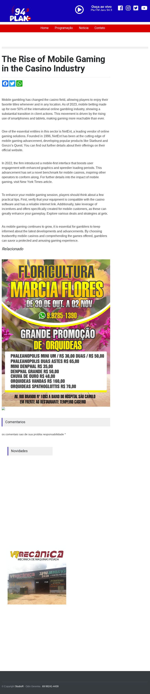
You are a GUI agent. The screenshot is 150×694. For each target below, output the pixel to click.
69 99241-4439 (50, 686)
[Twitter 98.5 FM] (135, 8)
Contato (100, 28)
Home (44, 28)
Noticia (83, 28)
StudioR (19, 686)
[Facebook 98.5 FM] (120, 8)
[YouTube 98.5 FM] (144, 8)
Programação (64, 28)
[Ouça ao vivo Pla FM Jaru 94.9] (81, 17)
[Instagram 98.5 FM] (128, 8)
